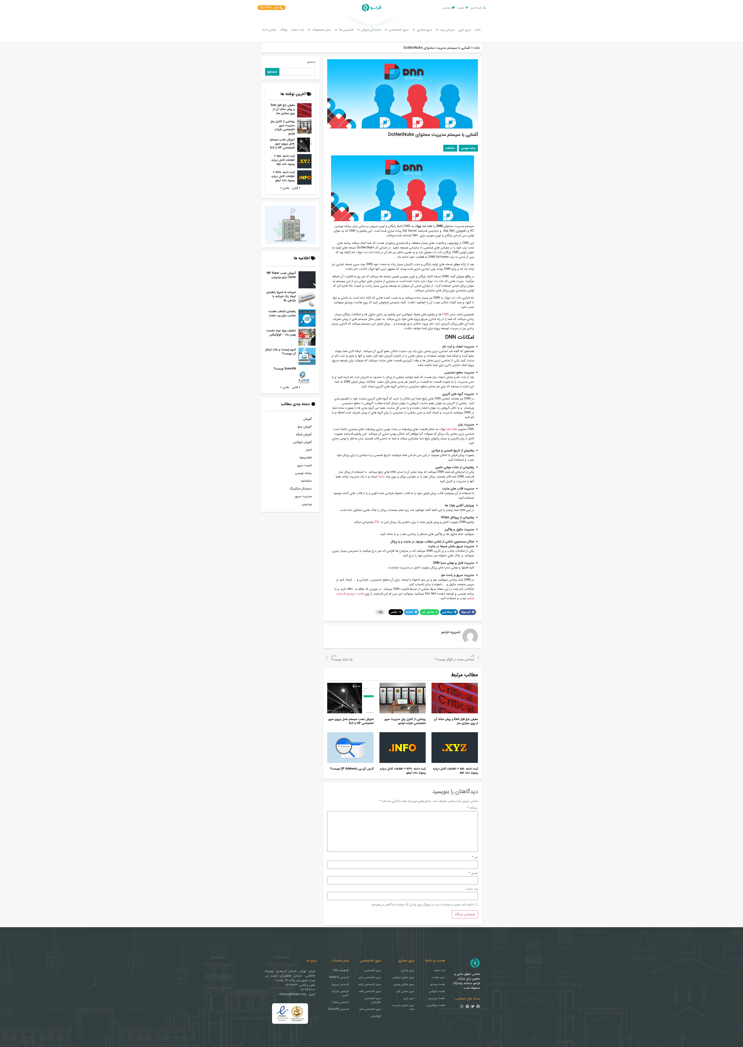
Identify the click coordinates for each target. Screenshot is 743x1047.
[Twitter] (472, 1006)
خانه (478, 29)
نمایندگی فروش (371, 29)
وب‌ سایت (471, 888)
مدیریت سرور (303, 496)
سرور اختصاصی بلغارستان (372, 1000)
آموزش (307, 418)
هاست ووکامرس (436, 1005)
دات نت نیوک (448, 429)
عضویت (460, 8)
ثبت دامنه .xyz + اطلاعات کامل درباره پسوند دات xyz (283, 160)
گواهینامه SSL (341, 970)
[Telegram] (467, 1006)
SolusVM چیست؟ (285, 368)
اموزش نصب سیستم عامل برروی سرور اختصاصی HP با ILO (282, 143)
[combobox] (298, 72)
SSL (377, 522)
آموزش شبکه (304, 434)
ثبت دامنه (297, 29)
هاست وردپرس (436, 998)
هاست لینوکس (437, 991)
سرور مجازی (424, 29)
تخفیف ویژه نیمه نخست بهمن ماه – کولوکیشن (281, 332)
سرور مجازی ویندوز (403, 984)
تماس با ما (269, 29)
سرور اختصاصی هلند (370, 991)
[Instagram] (462, 1006)
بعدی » (284, 187)
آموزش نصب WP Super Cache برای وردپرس (281, 275)
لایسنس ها (346, 29)
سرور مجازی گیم (405, 991)
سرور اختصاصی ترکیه (369, 984)
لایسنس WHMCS (339, 977)
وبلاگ (283, 29)
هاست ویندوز (437, 984)
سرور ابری (465, 29)
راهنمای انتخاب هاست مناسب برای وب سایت (282, 313)
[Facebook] (478, 1006)
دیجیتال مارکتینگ (300, 488)
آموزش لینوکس (302, 442)
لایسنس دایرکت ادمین (340, 993)
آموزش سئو (305, 426)
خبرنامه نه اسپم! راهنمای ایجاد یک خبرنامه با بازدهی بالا (281, 296)
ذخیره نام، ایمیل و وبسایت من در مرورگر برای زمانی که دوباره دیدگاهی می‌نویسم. (422, 904)
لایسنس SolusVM (338, 1009)
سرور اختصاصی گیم (370, 1009)
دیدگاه (472, 808)
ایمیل (473, 873)
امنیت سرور (304, 465)
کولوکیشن (375, 1016)
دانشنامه (306, 480)
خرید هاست (438, 977)
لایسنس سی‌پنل (340, 984)
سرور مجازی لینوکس (403, 977)
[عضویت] (467, 7)
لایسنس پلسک (340, 1002)
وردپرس (307, 504)
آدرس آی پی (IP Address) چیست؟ (352, 768)
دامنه (381, 476)
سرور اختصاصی (399, 29)
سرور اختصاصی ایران (369, 977)
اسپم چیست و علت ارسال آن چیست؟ (280, 351)
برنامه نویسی (303, 473)
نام (475, 857)
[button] (467, 612)
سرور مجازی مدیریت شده (403, 1007)
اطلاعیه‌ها (306, 457)
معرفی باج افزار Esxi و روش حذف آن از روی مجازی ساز (283, 109)
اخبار (309, 449)
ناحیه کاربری (476, 8)
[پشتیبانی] (453, 7)
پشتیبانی (446, 8)
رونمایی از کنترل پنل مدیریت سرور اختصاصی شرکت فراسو (282, 127)
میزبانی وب (447, 29)
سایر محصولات (321, 29)
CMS (445, 314)
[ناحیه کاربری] (484, 7)
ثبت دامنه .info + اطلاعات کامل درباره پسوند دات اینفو (283, 176)
